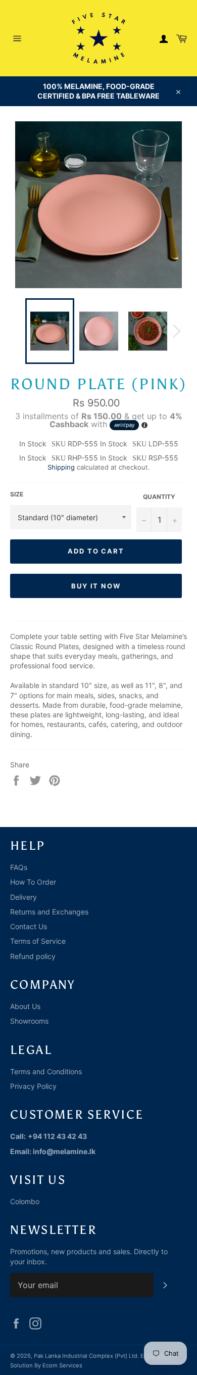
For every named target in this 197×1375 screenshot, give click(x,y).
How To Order (33, 882)
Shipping (61, 467)
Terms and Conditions (46, 1071)
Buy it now (96, 586)
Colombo (24, 1201)
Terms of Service (38, 941)
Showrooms (29, 1021)
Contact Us (28, 926)
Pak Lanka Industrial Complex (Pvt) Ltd (85, 1355)
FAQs (18, 867)
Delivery (23, 897)
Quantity (159, 496)
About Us (25, 1006)
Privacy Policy (33, 1086)
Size (16, 494)
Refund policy (33, 956)
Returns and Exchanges (49, 911)
